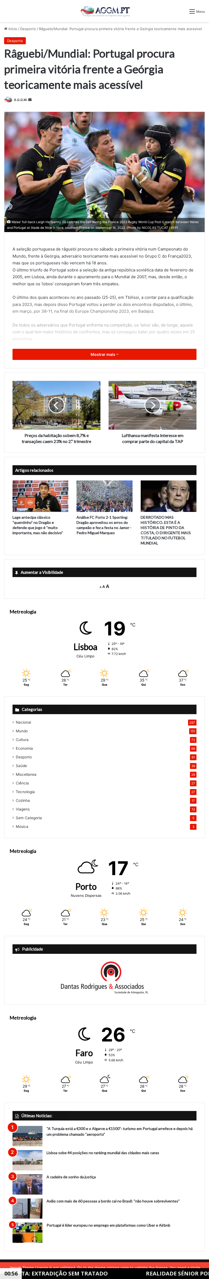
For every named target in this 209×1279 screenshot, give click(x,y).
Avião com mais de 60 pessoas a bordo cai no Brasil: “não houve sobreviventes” (113, 1201)
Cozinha (23, 800)
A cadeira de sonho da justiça (71, 1176)
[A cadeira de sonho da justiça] (27, 1184)
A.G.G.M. (20, 100)
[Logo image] (104, 11)
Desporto (28, 29)
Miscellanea (26, 774)
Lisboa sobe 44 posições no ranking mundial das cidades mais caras (103, 1152)
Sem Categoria (29, 818)
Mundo (22, 731)
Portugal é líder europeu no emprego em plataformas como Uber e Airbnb (108, 1225)
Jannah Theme (21, 1267)
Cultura (22, 739)
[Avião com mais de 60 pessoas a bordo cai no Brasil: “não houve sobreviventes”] (27, 1208)
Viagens (23, 809)
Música (22, 826)
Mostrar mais (103, 354)
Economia (24, 748)
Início (12, 29)
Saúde (21, 766)
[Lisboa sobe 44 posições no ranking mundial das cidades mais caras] (27, 1160)
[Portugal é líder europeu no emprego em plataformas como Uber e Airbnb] (27, 1233)
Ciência (22, 783)
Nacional (23, 722)
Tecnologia (25, 792)
